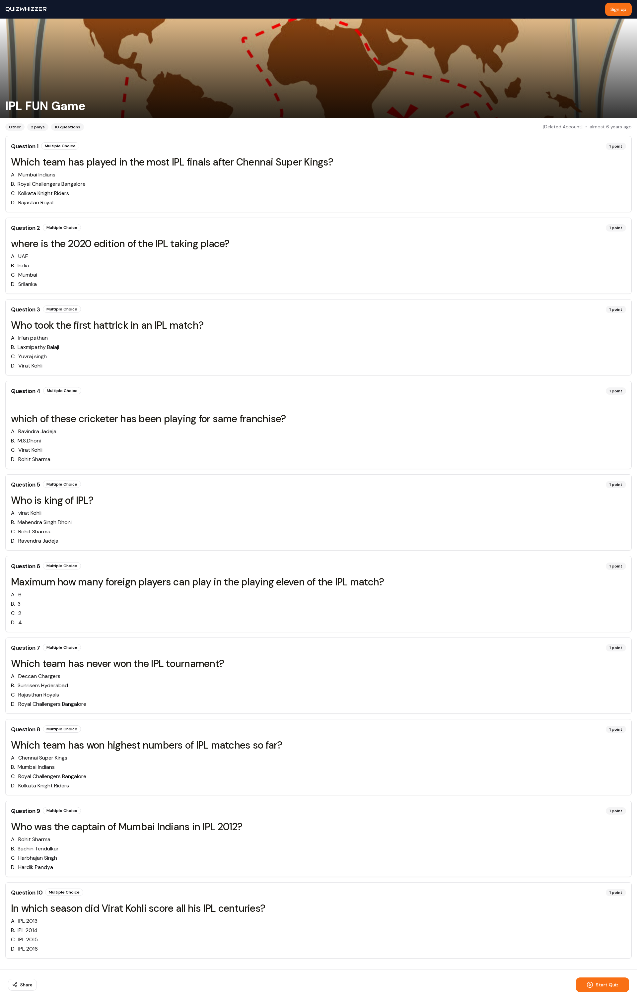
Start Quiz (607, 985)
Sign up (618, 9)
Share (26, 985)
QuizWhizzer (26, 9)
